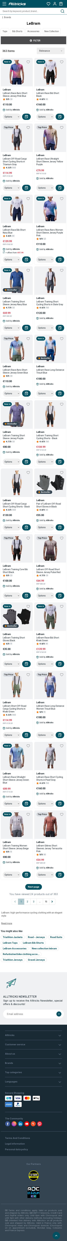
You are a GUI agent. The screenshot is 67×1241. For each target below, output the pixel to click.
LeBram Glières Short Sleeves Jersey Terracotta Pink (49, 848)
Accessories (33, 31)
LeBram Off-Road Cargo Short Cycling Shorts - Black (16, 505)
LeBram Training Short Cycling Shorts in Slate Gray (49, 303)
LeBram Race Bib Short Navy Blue (14, 231)
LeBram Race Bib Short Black (47, 94)
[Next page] (52, 902)
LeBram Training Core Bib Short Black (15, 570)
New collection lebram (44, 948)
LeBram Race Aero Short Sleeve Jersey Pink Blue (15, 94)
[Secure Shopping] (23, 1101)
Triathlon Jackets (13, 937)
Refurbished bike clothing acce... (21, 954)
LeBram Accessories (14, 948)
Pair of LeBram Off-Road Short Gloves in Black (48, 505)
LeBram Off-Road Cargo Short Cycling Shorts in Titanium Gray (15, 161)
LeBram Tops (10, 942)
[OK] (58, 1013)
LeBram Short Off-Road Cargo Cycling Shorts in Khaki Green (14, 709)
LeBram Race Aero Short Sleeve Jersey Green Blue (15, 371)
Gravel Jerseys (36, 959)
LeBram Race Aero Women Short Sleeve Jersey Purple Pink (49, 233)
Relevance (44, 51)
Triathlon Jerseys (13, 959)
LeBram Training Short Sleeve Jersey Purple (14, 437)
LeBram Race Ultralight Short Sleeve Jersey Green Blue (16, 780)
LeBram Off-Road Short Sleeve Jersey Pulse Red (48, 570)
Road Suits (56, 937)
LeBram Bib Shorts (33, 942)
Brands (7, 17)
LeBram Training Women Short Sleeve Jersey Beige (16, 847)
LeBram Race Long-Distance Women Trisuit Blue (50, 707)
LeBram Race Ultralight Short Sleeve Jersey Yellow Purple (49, 161)
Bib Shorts (17, 31)
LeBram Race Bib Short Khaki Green (47, 639)
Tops (4, 31)
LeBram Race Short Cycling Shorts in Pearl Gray (49, 778)
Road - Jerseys (36, 937)
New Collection (51, 31)
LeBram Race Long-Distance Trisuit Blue (50, 371)
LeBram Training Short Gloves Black (14, 639)
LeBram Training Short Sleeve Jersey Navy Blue (15, 303)
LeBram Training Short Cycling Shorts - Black (47, 437)
